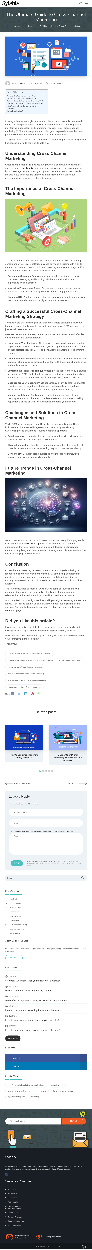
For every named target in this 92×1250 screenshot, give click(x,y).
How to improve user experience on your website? (32, 1020)
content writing (57, 1085)
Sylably (22, 83)
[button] (40, 771)
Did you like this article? (15, 111)
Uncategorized (15, 933)
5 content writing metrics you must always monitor (32, 980)
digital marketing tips (16, 1097)
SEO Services (13, 1189)
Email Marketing (15, 916)
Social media (14, 920)
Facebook (10, 610)
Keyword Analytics (15, 1217)
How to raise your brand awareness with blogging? (32, 1030)
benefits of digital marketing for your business (26, 1085)
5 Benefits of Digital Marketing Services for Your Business (36, 1000)
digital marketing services (63, 1091)
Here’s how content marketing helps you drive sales (33, 1010)
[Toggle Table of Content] (42, 93)
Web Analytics (13, 1202)
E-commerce (14, 912)
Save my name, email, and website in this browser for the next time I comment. (43, 831)
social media (27, 168)
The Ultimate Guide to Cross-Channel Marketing (27, 680)
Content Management (16, 1221)
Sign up (73, 1121)
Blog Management (14, 1225)
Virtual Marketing (14, 1209)
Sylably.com (55, 607)
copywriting (41, 1091)
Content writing (15, 903)
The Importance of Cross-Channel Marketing (22, 98)
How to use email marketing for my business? (29, 990)
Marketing (35, 1097)
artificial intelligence (34, 543)
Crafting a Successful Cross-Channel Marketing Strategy (26, 101)
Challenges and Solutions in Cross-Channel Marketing (25, 104)
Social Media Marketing (18, 925)
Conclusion (10, 109)
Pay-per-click (12, 1194)
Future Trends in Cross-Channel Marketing (21, 106)
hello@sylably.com (23, 1235)
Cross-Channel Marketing (69, 660)
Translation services (17, 929)
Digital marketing (56, 83)
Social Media (12, 1198)
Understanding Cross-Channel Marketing (21, 96)
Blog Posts (13, 899)
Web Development (14, 1206)
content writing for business (19, 1091)
